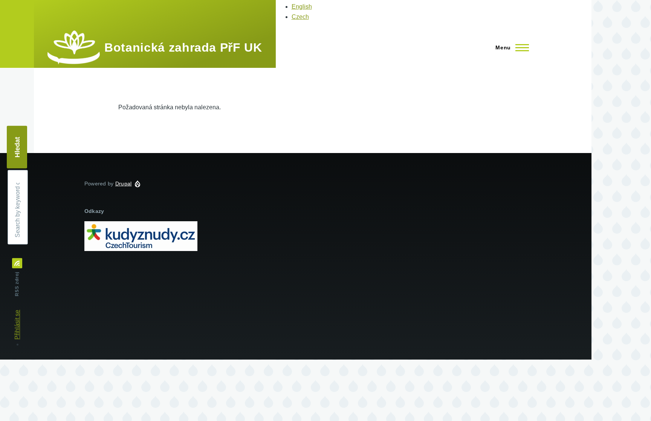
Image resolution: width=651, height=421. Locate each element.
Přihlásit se (17, 325)
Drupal (123, 184)
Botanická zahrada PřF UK (183, 47)
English (302, 6)
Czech (300, 17)
